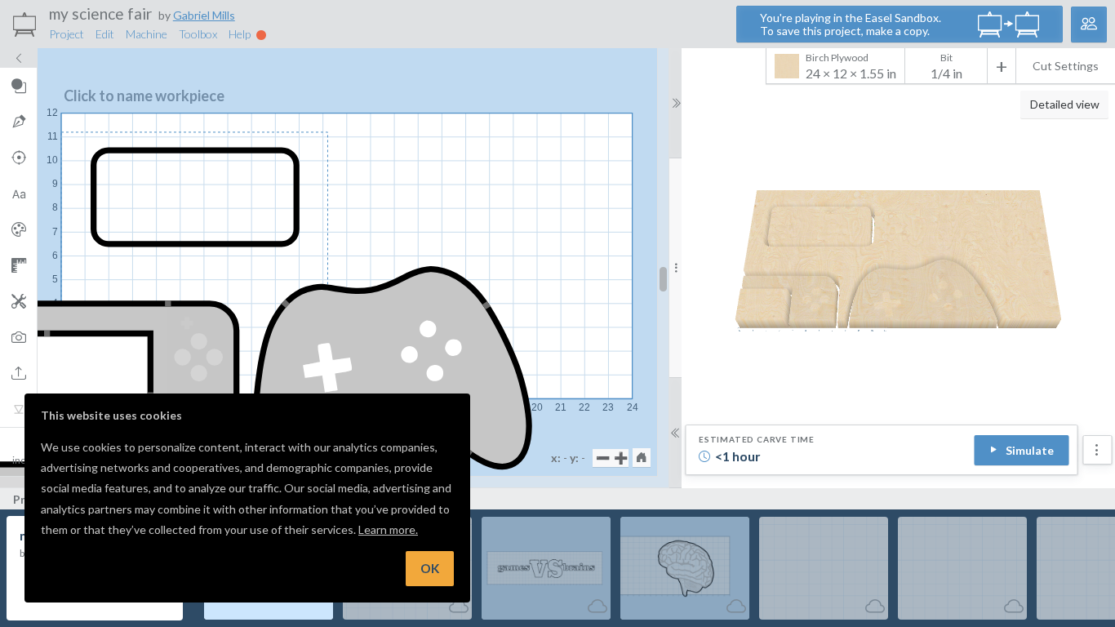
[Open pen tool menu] (18, 122)
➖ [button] (603, 458)
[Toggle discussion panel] (1089, 24)
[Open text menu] (18, 193)
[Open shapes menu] (18, 86)
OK (429, 568)
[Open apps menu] (18, 301)
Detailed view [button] (1064, 104)
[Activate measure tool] (18, 265)
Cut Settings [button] (1066, 66)
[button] (642, 457)
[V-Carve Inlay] (18, 409)
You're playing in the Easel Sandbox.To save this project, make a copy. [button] (850, 24)
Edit (105, 34)
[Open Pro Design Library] (18, 229)
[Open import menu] (18, 373)
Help (241, 34)
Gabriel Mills (204, 15)
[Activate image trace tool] (18, 337)
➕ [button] (621, 458)
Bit (946, 57)
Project (66, 34)
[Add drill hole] (18, 158)
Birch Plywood (851, 66)
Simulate (1030, 450)
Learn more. (388, 529)
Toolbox (198, 34)
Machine (146, 34)
